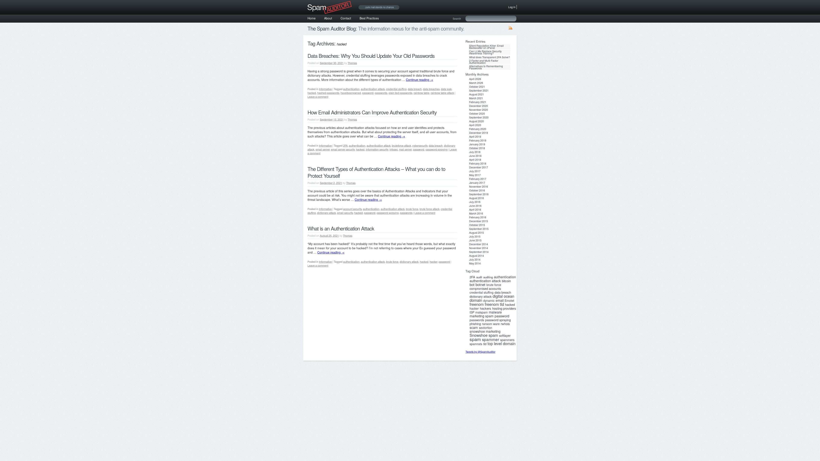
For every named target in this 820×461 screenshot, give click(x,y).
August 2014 (476, 255)
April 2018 (475, 159)
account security (352, 209)
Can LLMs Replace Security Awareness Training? (485, 52)
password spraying (437, 149)
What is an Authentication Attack (341, 228)
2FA (345, 145)
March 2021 (476, 98)
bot (472, 284)
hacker (433, 261)
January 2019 (477, 144)
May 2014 (475, 263)
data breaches (431, 89)
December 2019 (478, 132)
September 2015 (479, 228)
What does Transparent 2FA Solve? (489, 57)
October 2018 (477, 148)
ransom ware (491, 323)
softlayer (505, 335)
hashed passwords (328, 93)
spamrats (476, 343)
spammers (507, 339)
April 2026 (475, 78)
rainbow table (421, 93)
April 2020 (475, 125)
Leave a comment (318, 96)
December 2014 (478, 244)
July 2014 (474, 259)
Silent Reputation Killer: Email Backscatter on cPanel (486, 46)
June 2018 (475, 155)
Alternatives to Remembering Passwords (486, 67)
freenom (477, 304)
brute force (412, 209)
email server (323, 149)
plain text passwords (400, 93)
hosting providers (504, 308)
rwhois (505, 323)
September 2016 (479, 194)
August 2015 (476, 232)
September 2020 (479, 117)
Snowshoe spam (484, 335)
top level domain (501, 343)
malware (495, 312)
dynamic (489, 300)
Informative (325, 89)
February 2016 (477, 217)
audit (479, 277)
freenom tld (494, 304)
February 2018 (477, 163)
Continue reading (419, 79)
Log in (511, 7)
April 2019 (475, 136)
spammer (490, 339)
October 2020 (477, 113)
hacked (312, 93)
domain (476, 300)
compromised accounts (485, 288)
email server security (343, 149)
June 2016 (475, 205)
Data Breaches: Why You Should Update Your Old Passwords (371, 55)
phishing (475, 323)
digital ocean (503, 296)
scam (474, 327)
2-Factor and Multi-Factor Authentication (483, 61)
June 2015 (475, 240)
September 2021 (479, 90)
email (500, 300)
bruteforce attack (401, 145)
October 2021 (477, 86)
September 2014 (479, 251)
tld (484, 343)
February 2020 (477, 128)
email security (345, 212)
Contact (346, 18)
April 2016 (475, 209)
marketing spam (481, 315)
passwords (381, 93)
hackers (485, 308)
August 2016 (476, 198)
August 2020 (476, 121)
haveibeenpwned (351, 93)
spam (475, 339)
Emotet (509, 300)
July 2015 (474, 236)
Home (312, 18)
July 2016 (474, 201)
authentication (351, 89)
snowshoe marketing (485, 331)
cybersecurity (420, 145)
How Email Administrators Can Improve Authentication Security (372, 112)
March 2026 (476, 82)
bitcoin (506, 280)
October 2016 (477, 190)
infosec (394, 149)
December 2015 (478, 221)
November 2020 (478, 109)
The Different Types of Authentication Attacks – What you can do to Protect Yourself (376, 172)
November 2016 (478, 186)
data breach (415, 89)
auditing (488, 277)
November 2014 (478, 248)
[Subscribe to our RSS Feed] (510, 28)
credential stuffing (396, 89)
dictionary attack (326, 212)
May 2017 (475, 175)
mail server (405, 149)
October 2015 (477, 224)
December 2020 (478, 105)
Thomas (352, 63)
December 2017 (478, 167)
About (328, 18)
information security (377, 149)
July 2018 (474, 151)
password (367, 93)
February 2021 (477, 102)
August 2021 (476, 94)
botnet (480, 284)
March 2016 (476, 213)
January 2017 (477, 182)
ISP (472, 312)
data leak (446, 89)
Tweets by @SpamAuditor (480, 351)
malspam (481, 312)
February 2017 (477, 178)
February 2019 (477, 140)
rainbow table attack (442, 93)
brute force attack (429, 209)
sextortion (485, 327)
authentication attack (373, 89)
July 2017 (474, 171)
